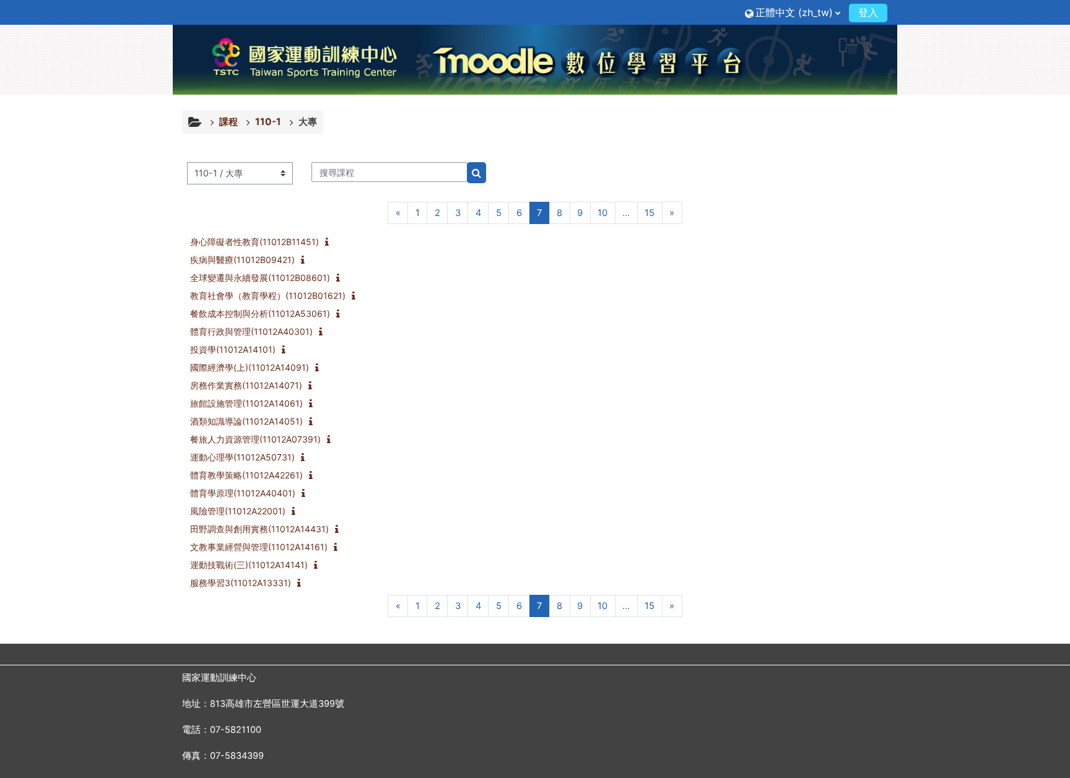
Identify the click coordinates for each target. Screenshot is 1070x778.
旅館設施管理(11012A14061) (246, 403)
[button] (792, 12)
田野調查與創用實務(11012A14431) (259, 529)
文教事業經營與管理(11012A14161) (259, 547)
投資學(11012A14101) (233, 349)
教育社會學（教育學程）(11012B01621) (268, 295)
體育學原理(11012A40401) (242, 493)
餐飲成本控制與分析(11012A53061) (260, 313)
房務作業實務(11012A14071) (246, 385)
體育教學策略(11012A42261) (246, 475)
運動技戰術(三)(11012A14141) (249, 565)
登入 (868, 12)
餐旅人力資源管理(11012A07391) (255, 439)
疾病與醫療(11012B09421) (242, 259)
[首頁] (535, 59)
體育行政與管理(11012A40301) (251, 331)
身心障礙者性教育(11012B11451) (254, 241)
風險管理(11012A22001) (237, 511)
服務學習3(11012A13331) (240, 582)
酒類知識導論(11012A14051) (246, 421)
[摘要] (329, 242)
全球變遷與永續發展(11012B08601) (260, 277)
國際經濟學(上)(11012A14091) (249, 367)
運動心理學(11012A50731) (242, 457)
